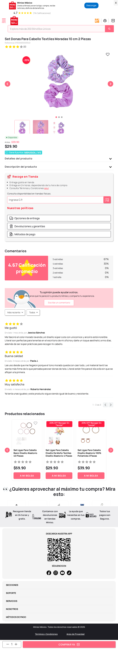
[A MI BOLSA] (69, 644)
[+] (16, 644)
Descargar (91, 5)
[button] (24, 218)
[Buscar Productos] (110, 29)
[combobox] (59, 29)
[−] (7, 644)
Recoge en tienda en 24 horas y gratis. (22, 515)
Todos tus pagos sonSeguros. (104, 515)
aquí (46, 188)
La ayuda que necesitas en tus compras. (76, 515)
